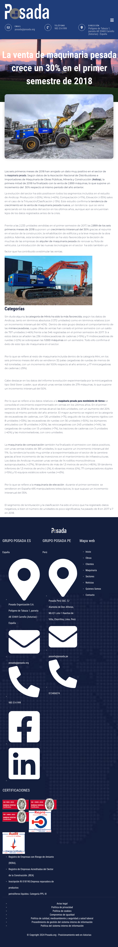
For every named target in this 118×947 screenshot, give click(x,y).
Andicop (97, 179)
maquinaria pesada (16, 175)
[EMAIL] (8, 27)
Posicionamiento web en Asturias (74, 934)
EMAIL (18, 26)
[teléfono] (48, 27)
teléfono (60, 26)
